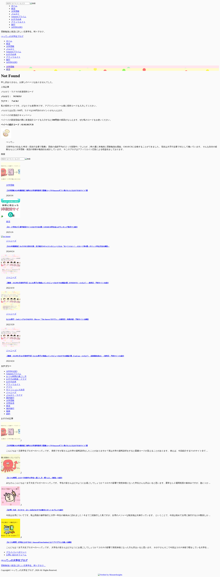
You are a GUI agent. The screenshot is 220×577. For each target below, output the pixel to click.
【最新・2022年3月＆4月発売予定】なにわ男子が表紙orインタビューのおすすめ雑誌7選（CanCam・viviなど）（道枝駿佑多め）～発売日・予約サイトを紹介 (65, 356)
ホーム (9, 41)
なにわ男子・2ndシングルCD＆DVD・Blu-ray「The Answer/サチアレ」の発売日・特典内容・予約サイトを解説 (47, 319)
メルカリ (10, 49)
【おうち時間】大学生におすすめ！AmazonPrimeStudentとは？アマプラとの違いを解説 (39, 542)
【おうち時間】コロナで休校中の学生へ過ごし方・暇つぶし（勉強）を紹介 (34, 478)
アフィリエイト (13, 57)
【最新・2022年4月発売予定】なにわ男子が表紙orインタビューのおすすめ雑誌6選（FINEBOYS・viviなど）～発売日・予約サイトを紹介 (57, 283)
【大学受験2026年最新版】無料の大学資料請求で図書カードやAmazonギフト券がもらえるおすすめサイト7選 (47, 190)
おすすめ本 (11, 54)
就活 (8, 44)
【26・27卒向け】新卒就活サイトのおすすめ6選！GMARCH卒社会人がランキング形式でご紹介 (42, 227)
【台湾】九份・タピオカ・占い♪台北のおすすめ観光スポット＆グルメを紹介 (34, 510)
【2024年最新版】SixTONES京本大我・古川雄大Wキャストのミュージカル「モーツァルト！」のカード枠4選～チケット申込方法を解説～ (57, 246)
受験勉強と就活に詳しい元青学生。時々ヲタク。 (23, 565)
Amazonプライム (13, 52)
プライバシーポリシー (16, 552)
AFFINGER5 (11, 62)
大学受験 (10, 46)
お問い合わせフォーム (16, 555)
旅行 (8, 60)
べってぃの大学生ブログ (12, 36)
